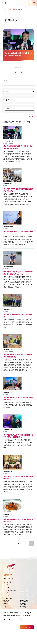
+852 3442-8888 (10, 594)
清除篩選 (30, 116)
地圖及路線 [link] (9, 598)
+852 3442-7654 (10, 586)
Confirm (27, 627)
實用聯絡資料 (24, 601)
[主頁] (4, 3)
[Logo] (9, 567)
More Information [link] (10, 620)
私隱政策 (23, 604)
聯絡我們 (6, 601)
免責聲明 (23, 607)
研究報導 (11, 143)
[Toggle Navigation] (34, 3)
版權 (4, 607)
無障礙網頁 (6, 604)
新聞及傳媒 (12, 9)
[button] (21, 73)
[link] (18, 45)
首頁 (4, 9)
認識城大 (5, 143)
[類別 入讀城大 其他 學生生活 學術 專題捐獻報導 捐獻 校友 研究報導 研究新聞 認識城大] (18, 91)
